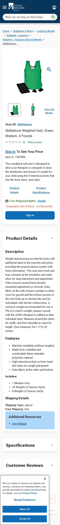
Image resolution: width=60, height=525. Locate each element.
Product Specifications (41, 190)
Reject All (25, 509)
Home (6, 31)
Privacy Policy (29, 493)
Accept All (24, 518)
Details (42, 200)
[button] (54, 7)
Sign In (10, 152)
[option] (14, 114)
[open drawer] (5, 7)
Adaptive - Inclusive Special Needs (22, 39)
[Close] (44, 478)
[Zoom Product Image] (49, 70)
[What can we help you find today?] (53, 17)
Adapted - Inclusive (17, 35)
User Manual (19, 423)
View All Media (49, 111)
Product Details (14, 190)
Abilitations (25, 124)
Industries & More (23, 31)
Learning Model (46, 31)
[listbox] (23, 114)
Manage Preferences (24, 499)
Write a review (35, 142)
